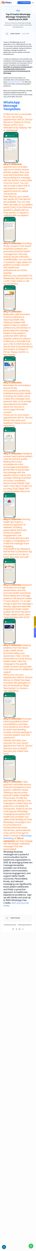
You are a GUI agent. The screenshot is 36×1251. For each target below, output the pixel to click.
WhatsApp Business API (14, 82)
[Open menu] (33, 2)
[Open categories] (4, 1247)
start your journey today (16, 904)
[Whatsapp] (31, 1246)
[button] (35, 622)
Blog (18, 10)
